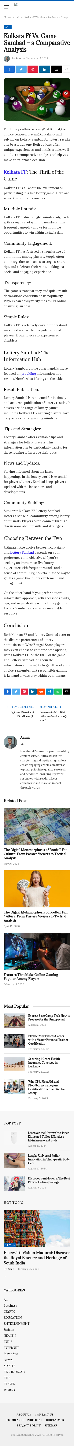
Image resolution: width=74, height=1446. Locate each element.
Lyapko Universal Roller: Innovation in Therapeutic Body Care (49, 1159)
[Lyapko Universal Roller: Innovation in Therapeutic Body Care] (14, 1160)
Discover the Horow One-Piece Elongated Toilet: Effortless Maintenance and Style (48, 1136)
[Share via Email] (56, 69)
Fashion (9, 1329)
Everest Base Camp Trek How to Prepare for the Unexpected (49, 1017)
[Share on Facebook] (9, 69)
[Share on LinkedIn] (44, 69)
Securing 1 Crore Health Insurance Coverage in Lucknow (44, 1062)
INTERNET (11, 1348)
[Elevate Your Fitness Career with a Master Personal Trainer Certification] (14, 1041)
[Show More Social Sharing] (66, 69)
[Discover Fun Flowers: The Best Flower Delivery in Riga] (14, 1183)
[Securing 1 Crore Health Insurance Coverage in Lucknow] (14, 1064)
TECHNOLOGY (14, 1372)
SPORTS (9, 1366)
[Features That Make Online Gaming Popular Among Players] (37, 951)
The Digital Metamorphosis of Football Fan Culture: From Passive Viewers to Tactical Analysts (36, 854)
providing (28, 373)
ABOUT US (24, 1414)
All (7, 27)
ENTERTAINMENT (17, 1323)
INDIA (8, 1342)
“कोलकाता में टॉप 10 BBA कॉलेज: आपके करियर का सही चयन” (53, 716)
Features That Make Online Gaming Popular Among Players (31, 977)
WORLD (9, 1390)
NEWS (8, 1360)
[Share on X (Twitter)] (21, 69)
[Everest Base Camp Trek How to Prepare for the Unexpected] (14, 1020)
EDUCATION (13, 1317)
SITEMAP (51, 1425)
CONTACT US (44, 1414)
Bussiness (10, 1305)
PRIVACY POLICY (29, 1425)
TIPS (7, 1378)
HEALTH (10, 1335)
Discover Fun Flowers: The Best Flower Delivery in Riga (49, 1180)
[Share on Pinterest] (33, 69)
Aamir (19, 58)
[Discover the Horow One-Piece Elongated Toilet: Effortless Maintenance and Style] (14, 1138)
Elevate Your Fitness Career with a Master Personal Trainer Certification (48, 1039)
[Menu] (6, 7)
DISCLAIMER (55, 1420)
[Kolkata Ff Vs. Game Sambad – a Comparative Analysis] (37, 99)
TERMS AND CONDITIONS (24, 1420)
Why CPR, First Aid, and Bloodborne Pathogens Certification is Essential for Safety (46, 1087)
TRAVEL (10, 1244)
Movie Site (11, 1354)
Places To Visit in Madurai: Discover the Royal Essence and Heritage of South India (37, 1257)
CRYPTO (10, 1311)
